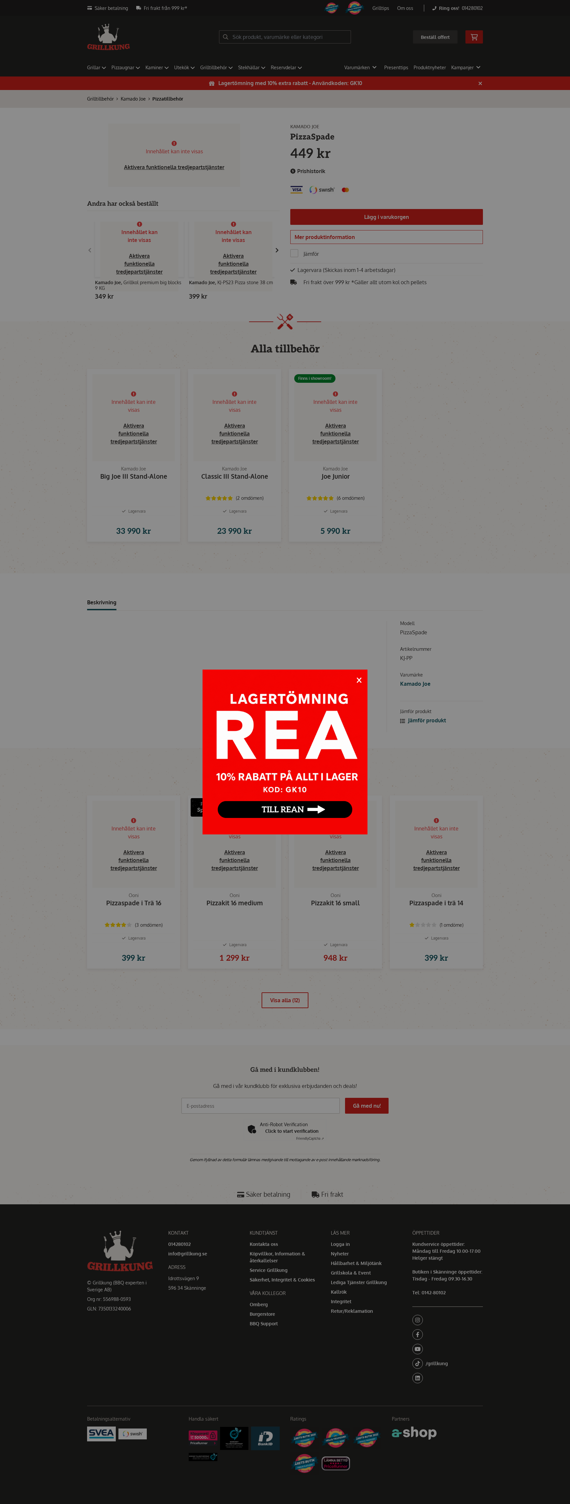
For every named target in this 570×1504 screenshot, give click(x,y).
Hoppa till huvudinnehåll (282, 9)
